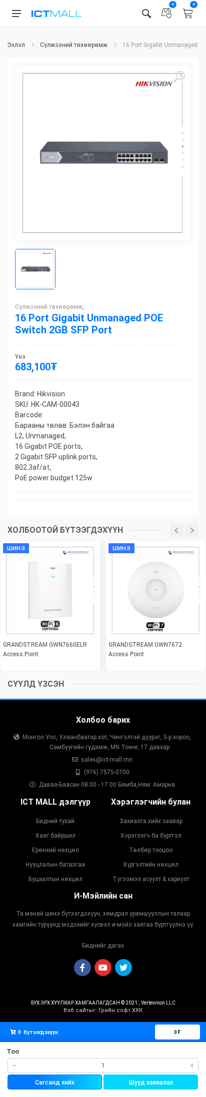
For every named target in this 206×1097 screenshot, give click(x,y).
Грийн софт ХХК (120, 1010)
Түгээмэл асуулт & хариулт (151, 879)
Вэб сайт (76, 1010)
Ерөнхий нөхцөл (55, 850)
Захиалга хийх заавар (151, 821)
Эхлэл (16, 44)
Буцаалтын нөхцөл (55, 879)
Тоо (12, 1051)
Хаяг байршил (56, 835)
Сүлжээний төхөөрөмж (74, 44)
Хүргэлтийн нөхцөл (150, 864)
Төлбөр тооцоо (150, 850)
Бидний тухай (55, 821)
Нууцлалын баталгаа (55, 864)
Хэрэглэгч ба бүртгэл (151, 835)
